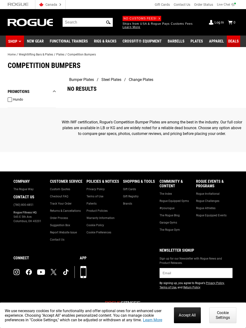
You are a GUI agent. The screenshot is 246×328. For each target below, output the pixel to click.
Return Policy (191, 287)
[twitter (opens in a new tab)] (54, 272)
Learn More (152, 320)
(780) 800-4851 (23, 205)
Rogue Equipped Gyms (174, 201)
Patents (91, 203)
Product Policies (97, 211)
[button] (108, 22)
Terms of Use (94, 196)
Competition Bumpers (82, 54)
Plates (60, 54)
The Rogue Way (23, 189)
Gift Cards (162, 4)
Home (12, 54)
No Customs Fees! (139, 18)
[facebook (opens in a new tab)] (29, 272)
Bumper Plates (81, 79)
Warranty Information (100, 218)
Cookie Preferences (98, 232)
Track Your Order (61, 203)
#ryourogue (167, 208)
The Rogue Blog (170, 215)
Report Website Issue (63, 232)
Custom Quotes (60, 189)
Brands (127, 203)
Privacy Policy (95, 189)
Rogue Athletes (205, 208)
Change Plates (141, 79)
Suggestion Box (60, 225)
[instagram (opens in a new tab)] (17, 272)
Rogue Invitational (208, 193)
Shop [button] (12, 41)
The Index (166, 193)
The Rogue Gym (170, 229)
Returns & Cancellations (65, 211)
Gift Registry (131, 196)
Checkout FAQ (59, 196)
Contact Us (182, 4)
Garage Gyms (168, 222)
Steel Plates (111, 79)
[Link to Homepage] (30, 22)
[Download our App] (83, 272)
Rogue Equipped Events (211, 215)
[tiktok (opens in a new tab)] (66, 272)
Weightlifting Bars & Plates (36, 54)
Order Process (59, 218)
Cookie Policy (95, 225)
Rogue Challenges (207, 201)
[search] (87, 22)
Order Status (203, 4)
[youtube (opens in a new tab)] (41, 272)
